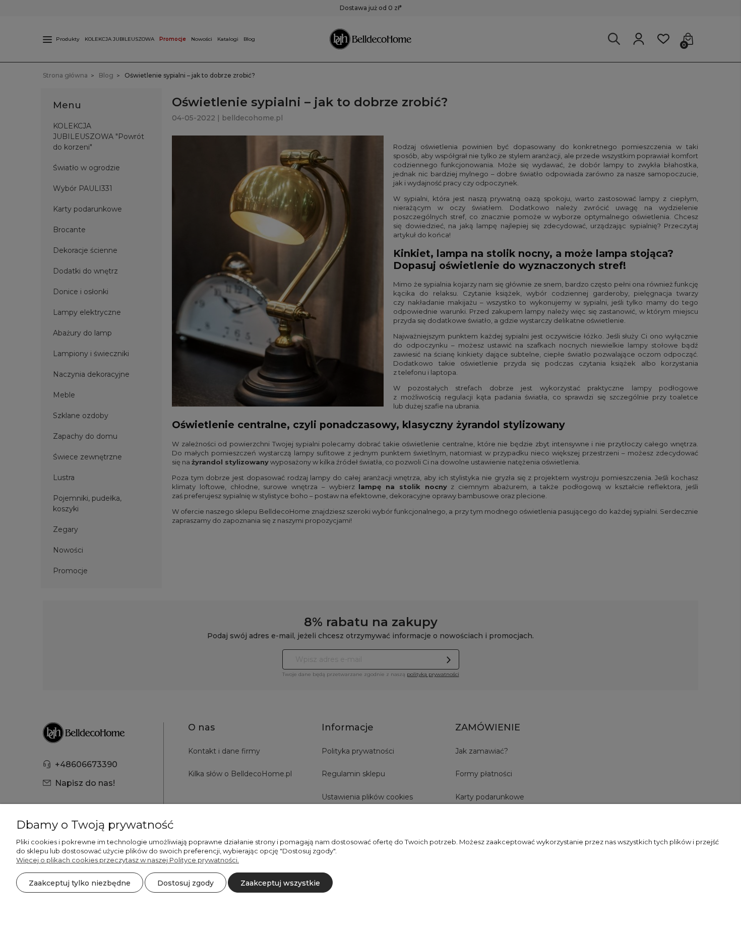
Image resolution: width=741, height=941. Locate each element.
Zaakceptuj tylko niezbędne (80, 883)
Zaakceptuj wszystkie (280, 883)
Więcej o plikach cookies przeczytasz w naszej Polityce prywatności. (127, 860)
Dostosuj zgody (185, 883)
